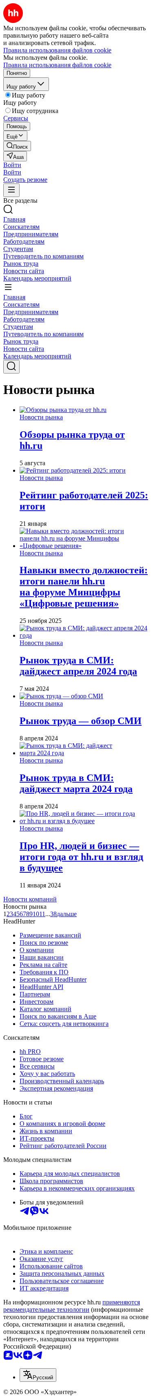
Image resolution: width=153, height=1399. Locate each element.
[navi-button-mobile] (11, 190)
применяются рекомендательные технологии (71, 1306)
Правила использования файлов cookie (57, 64)
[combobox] (38, 1375)
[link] (17, 146)
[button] (12, 164)
